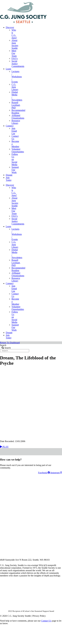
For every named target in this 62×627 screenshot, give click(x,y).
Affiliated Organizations (18, 116)
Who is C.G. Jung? (14, 34)
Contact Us (46, 621)
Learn (8, 69)
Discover (10, 27)
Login (59, 1)
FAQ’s (15, 58)
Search (3, 345)
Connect (9, 126)
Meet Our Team (14, 53)
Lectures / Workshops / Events (17, 76)
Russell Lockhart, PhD (16, 105)
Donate (9, 175)
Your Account (23, 1)
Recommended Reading (18, 111)
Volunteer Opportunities (18, 150)
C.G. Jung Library (15, 87)
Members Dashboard (43, 1)
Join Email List (14, 131)
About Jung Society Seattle (15, 44)
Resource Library (16, 121)
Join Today (9, 178)
